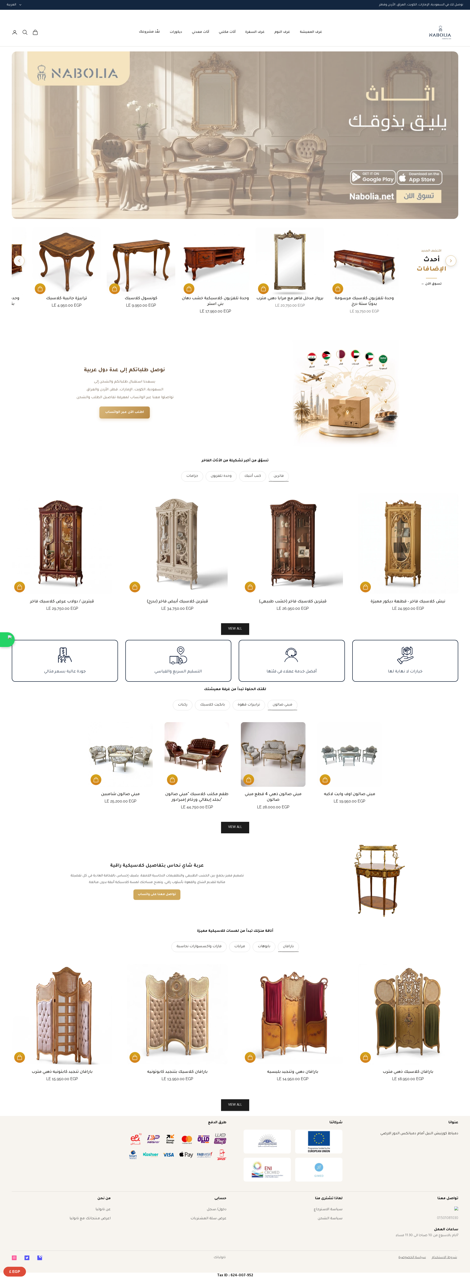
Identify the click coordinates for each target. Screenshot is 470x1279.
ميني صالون (282, 705)
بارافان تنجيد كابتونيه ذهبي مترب (62, 1072)
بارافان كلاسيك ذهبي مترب (408, 1072)
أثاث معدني (200, 32)
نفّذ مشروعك (149, 32)
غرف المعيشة (311, 32)
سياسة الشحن (330, 1219)
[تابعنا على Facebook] (39, 1258)
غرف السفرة (255, 32)
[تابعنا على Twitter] (26, 1258)
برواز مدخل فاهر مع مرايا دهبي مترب (289, 298)
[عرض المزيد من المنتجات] (19, 260)
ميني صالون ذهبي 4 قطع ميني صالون (273, 797)
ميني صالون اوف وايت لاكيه (350, 794)
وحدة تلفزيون (221, 476)
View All (235, 827)
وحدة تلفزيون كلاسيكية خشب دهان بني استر (215, 301)
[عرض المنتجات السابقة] (451, 260)
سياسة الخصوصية (412, 1257)
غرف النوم (282, 32)
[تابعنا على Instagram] (14, 1258)
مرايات (239, 947)
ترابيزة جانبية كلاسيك (66, 298)
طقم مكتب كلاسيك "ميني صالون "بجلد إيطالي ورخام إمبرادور (197, 797)
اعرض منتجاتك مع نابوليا (90, 1219)
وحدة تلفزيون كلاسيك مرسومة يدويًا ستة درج (364, 301)
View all (235, 629)
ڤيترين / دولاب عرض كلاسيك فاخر (62, 601)
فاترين (279, 476)
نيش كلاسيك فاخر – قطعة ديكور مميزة (408, 601)
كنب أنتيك (252, 476)
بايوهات (264, 947)
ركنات (182, 705)
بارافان (288, 947)
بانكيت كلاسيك (212, 705)
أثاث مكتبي (227, 32)
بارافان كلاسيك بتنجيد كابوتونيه (177, 1072)
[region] (235, 135)
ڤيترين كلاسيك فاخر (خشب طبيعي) (293, 601)
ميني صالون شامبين (120, 794)
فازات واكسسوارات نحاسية (199, 947)
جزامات (192, 476)
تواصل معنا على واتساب (157, 894)
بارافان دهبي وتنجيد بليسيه (292, 1072)
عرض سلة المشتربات (208, 1219)
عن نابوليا (103, 1210)
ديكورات (176, 32)
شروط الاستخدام (444, 1257)
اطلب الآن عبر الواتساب (124, 412)
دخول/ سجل (216, 1210)
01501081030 (447, 1218)
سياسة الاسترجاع (328, 1210)
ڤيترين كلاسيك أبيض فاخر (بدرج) (177, 601)
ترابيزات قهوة (249, 705)
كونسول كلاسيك (141, 298)
